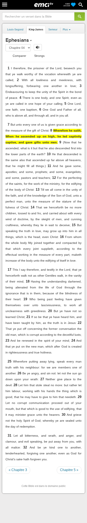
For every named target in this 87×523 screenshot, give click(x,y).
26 (19, 373)
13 (37, 189)
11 (49, 166)
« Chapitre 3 (18, 470)
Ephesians (17, 40)
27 (42, 379)
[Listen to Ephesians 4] (38, 47)
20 (50, 311)
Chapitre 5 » (69, 470)
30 (63, 414)
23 (7, 340)
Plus (65, 29)
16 (62, 237)
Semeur (52, 29)
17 (9, 269)
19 (25, 299)
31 (9, 435)
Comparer (19, 55)
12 (54, 177)
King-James (36, 29)
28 (15, 385)
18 (28, 281)
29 (80, 397)
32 (25, 447)
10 (49, 154)
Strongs (39, 55)
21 (28, 317)
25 (9, 361)
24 (73, 340)
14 (32, 207)
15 (74, 225)
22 (80, 323)
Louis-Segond (15, 29)
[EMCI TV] (43, 5)
